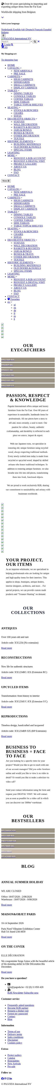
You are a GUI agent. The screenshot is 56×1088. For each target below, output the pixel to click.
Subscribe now (31, 992)
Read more (6, 648)
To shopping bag (9, 59)
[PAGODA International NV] (16, 38)
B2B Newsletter (15, 992)
